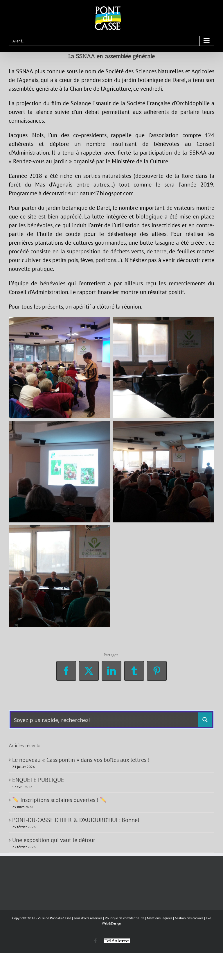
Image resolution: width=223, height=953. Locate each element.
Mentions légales (159, 918)
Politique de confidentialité (124, 918)
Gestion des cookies (189, 918)
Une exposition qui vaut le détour (53, 840)
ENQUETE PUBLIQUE (38, 780)
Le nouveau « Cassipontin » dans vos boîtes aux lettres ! (81, 760)
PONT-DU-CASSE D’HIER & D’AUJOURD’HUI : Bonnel (75, 820)
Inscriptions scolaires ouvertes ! (59, 800)
